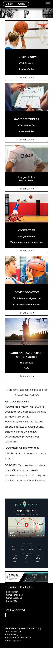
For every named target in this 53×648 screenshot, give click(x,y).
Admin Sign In (12, 640)
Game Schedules (14, 594)
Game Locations (14, 597)
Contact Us (11, 601)
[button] (7, 577)
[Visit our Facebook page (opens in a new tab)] (6, 615)
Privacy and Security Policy (18, 637)
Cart (22, 4)
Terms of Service (13, 631)
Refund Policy (11, 634)
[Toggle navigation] (48, 3)
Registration (12, 591)
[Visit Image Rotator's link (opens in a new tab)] (26, 577)
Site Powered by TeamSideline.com (22, 628)
